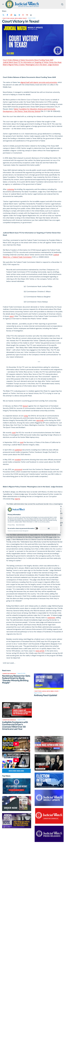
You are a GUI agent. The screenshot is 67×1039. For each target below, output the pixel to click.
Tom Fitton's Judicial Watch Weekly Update (15, 18)
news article (40, 651)
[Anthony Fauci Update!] (49, 681)
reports (17, 499)
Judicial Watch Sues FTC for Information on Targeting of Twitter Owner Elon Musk (32, 62)
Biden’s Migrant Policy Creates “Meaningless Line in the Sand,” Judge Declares (31, 65)
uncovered (18, 469)
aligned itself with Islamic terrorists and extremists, (38, 82)
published (18, 450)
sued (13, 433)
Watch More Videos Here (16, 771)
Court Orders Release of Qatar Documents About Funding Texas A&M (28, 60)
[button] (3, 4)
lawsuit (25, 406)
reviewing (10, 189)
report (11, 316)
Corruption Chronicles (9, 673)
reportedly (40, 420)
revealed (18, 460)
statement (51, 618)
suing (26, 416)
